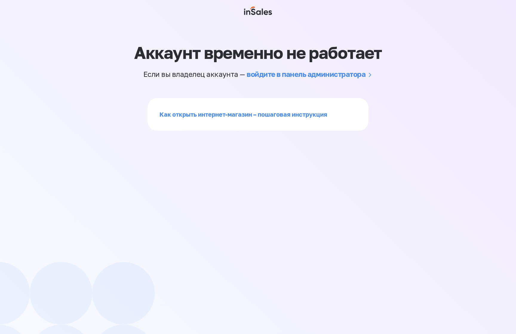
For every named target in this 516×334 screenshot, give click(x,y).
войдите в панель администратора (306, 74)
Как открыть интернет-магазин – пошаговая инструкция (243, 114)
